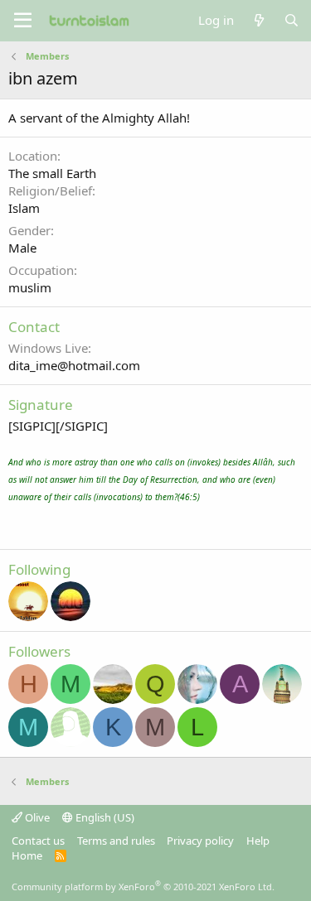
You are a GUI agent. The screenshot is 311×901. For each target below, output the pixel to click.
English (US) (103, 817)
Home (27, 855)
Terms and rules (116, 840)
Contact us (38, 840)
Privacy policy (200, 840)
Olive (36, 817)
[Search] (291, 20)
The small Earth (52, 173)
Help (258, 840)
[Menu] (22, 20)
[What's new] (258, 20)
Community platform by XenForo (143, 886)
